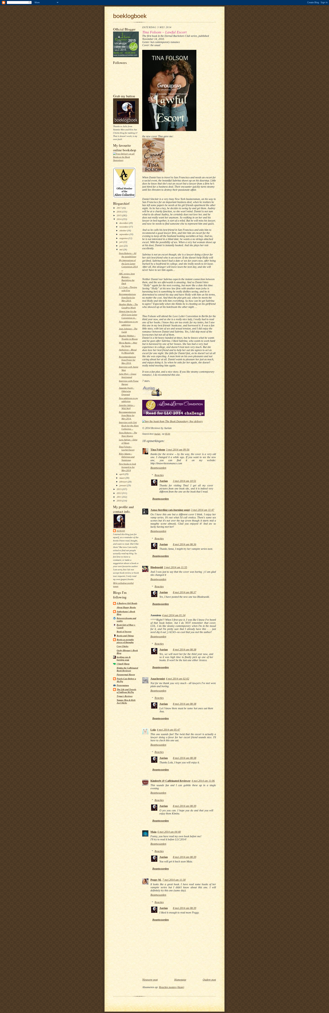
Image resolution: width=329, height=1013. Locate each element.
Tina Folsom (157, 449)
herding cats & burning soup (124, 658)
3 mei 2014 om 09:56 (177, 449)
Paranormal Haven (126, 674)
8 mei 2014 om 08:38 (184, 649)
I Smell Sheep (123, 663)
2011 (119, 497)
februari (123, 481)
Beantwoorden (158, 467)
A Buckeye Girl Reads (127, 603)
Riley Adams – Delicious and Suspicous (127, 457)
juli (121, 242)
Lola (153, 729)
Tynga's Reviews (124, 696)
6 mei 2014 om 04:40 (169, 831)
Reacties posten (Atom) (171, 987)
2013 (119, 489)
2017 (119, 208)
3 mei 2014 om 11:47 (202, 509)
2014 (119, 219)
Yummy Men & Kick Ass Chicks (126, 701)
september (124, 234)
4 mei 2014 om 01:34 (173, 615)
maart (122, 478)
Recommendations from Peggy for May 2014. (127, 360)
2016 (119, 211)
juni (121, 245)
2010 (119, 500)
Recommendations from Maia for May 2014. (127, 415)
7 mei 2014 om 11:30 (174, 879)
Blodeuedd (156, 567)
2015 (119, 215)
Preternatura (123, 685)
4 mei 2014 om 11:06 (203, 780)
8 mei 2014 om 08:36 (184, 544)
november (124, 226)
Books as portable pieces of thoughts (125, 641)
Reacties (159, 475)
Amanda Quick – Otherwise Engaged (126, 391)
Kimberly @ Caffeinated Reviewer (170, 780)
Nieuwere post (150, 979)
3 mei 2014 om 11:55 (175, 567)
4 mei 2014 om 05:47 (168, 729)
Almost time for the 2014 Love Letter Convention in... (128, 314)
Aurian (121, 531)
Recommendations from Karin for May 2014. (127, 297)
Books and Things (125, 635)
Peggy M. (155, 879)
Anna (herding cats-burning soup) (170, 509)
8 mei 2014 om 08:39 (184, 806)
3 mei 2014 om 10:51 (184, 481)
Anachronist (157, 678)
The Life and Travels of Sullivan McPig (126, 690)
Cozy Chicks (122, 646)
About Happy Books (126, 607)
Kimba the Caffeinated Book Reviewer (127, 669)
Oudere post (209, 979)
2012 (119, 493)
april (122, 474)
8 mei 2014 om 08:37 (184, 592)
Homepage (180, 979)
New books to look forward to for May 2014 (127, 467)
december (124, 223)
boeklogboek (130, 16)
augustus (123, 238)
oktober (123, 230)
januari (123, 485)
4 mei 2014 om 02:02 (177, 678)
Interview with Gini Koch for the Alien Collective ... (129, 425)
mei (121, 249)
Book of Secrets (124, 631)
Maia (153, 831)
